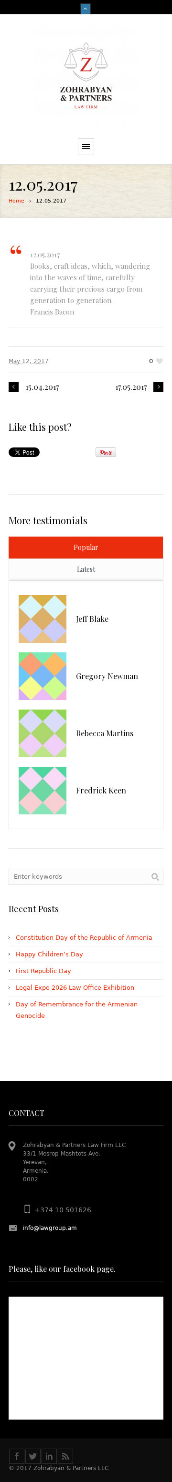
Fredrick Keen (101, 790)
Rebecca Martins (104, 733)
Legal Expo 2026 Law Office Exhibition (75, 987)
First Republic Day (43, 970)
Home (16, 201)
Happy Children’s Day (49, 954)
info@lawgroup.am (50, 1228)
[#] (33, 1456)
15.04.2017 (42, 387)
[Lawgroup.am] (86, 76)
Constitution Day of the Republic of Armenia (84, 937)
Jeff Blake (92, 619)
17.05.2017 (131, 387)
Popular (86, 547)
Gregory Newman (107, 676)
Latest (86, 569)
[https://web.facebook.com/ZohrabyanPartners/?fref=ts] (16, 1456)
